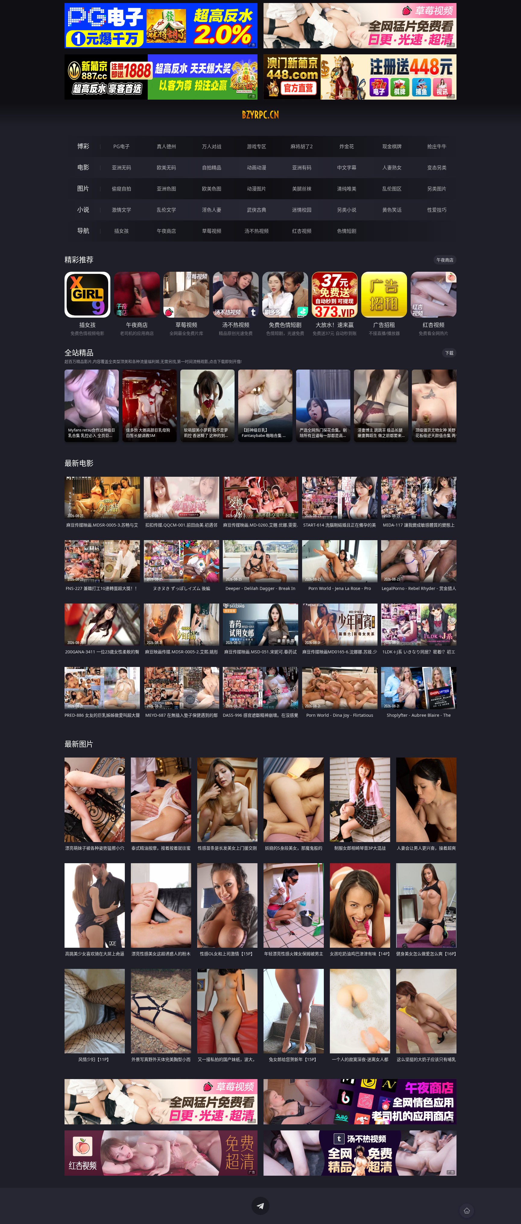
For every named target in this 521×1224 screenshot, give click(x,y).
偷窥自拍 (121, 188)
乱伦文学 (166, 210)
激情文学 (121, 210)
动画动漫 (256, 167)
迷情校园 (301, 210)
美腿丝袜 (301, 188)
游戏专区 (256, 146)
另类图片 (437, 188)
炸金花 (346, 146)
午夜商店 (166, 231)
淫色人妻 (211, 210)
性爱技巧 (437, 210)
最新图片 (79, 744)
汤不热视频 (257, 231)
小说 (83, 210)
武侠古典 (256, 210)
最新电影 (79, 463)
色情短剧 (346, 231)
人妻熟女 (392, 167)
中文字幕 (346, 167)
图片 (83, 188)
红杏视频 (301, 231)
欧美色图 (211, 188)
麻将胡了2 (302, 146)
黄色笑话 (392, 210)
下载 (449, 353)
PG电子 (121, 146)
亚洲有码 (301, 167)
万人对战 (211, 146)
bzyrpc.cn (260, 115)
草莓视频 (211, 231)
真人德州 (166, 146)
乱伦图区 (392, 188)
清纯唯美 (346, 188)
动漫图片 (256, 188)
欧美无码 (166, 167)
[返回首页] (466, 1210)
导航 (83, 231)
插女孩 (121, 231)
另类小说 (346, 210)
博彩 (83, 146)
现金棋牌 (392, 146)
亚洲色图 (166, 188)
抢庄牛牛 (437, 146)
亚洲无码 (121, 167)
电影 (83, 167)
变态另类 (437, 167)
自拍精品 (211, 167)
